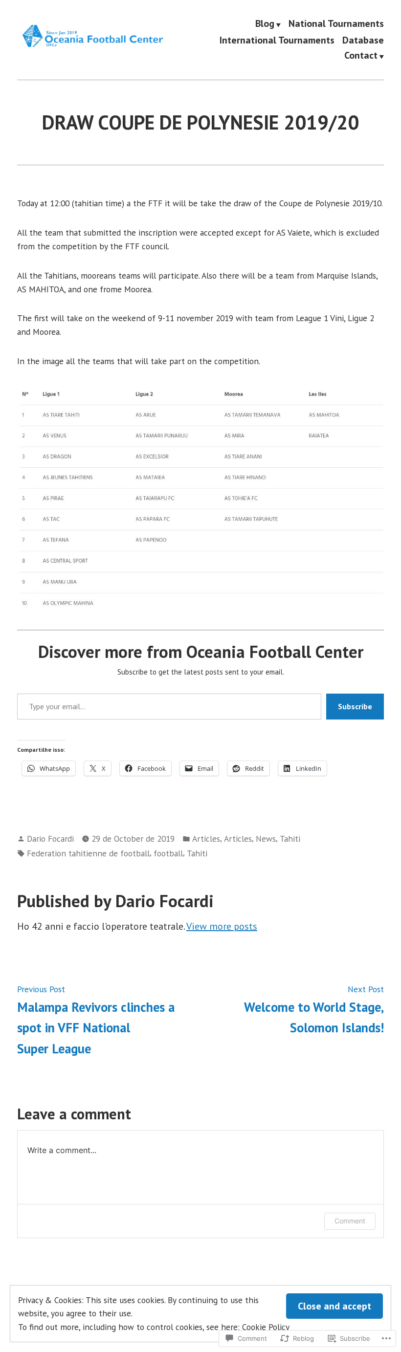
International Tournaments (277, 40)
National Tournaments (336, 24)
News (266, 838)
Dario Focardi (50, 838)
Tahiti (290, 838)
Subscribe (355, 706)
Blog (264, 24)
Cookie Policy (266, 1326)
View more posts (221, 926)
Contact (361, 55)
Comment (349, 1221)
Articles (206, 838)
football (168, 853)
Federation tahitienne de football (88, 853)
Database (363, 40)
